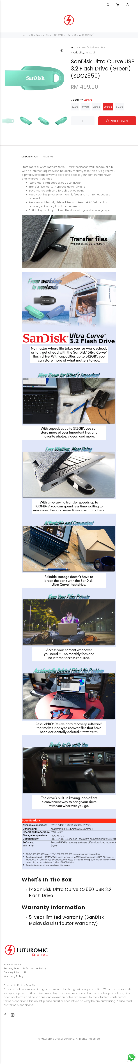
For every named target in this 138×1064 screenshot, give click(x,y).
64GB (85, 106)
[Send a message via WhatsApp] (131, 1057)
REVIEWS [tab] (48, 156)
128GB (96, 106)
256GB (108, 106)
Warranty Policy (13, 976)
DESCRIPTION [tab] (30, 156)
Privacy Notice (13, 964)
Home (25, 35)
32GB (75, 106)
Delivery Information (16, 972)
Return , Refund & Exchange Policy (25, 968)
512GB (119, 106)
